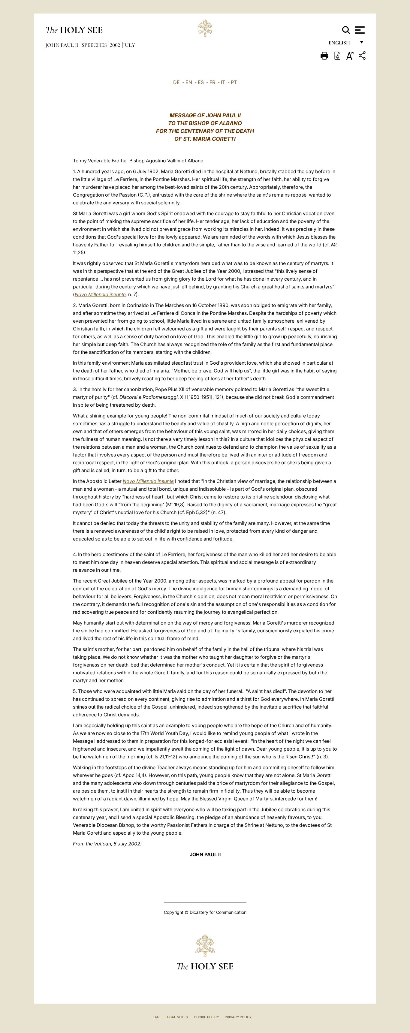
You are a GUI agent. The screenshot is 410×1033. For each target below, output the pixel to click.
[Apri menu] (359, 30)
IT (223, 82)
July (129, 45)
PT (234, 82)
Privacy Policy (238, 1017)
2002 (115, 45)
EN (188, 82)
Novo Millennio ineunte (100, 294)
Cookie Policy (206, 1017)
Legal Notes (176, 1017)
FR (212, 82)
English (342, 44)
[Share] (363, 56)
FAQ (156, 1017)
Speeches (95, 45)
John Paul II (62, 45)
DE (176, 82)
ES (201, 82)
